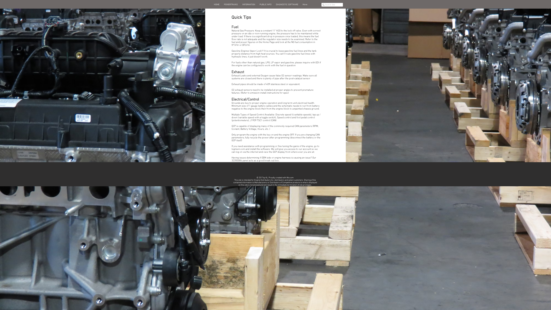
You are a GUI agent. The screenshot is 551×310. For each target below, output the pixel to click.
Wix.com (290, 178)
